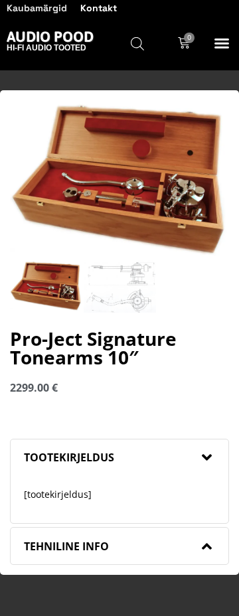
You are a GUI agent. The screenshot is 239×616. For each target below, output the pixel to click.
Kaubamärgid (37, 8)
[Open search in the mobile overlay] (137, 43)
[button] (222, 43)
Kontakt (98, 8)
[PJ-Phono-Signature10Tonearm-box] (119, 180)
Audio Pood (50, 36)
